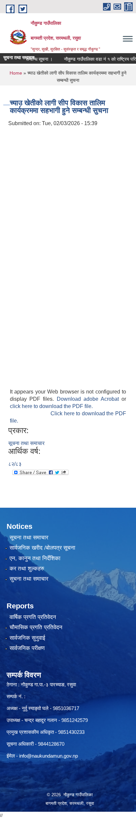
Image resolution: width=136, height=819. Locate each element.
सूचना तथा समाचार (26, 443)
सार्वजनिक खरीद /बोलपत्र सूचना (42, 548)
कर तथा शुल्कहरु (27, 568)
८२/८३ (14, 464)
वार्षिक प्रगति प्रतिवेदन (33, 617)
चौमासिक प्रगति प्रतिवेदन (36, 627)
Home (16, 73)
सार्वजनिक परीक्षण (27, 648)
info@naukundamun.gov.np (48, 756)
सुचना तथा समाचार (29, 579)
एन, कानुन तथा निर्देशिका (35, 558)
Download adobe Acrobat (89, 399)
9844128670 (51, 744)
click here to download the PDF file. (51, 406)
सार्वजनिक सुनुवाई (27, 638)
